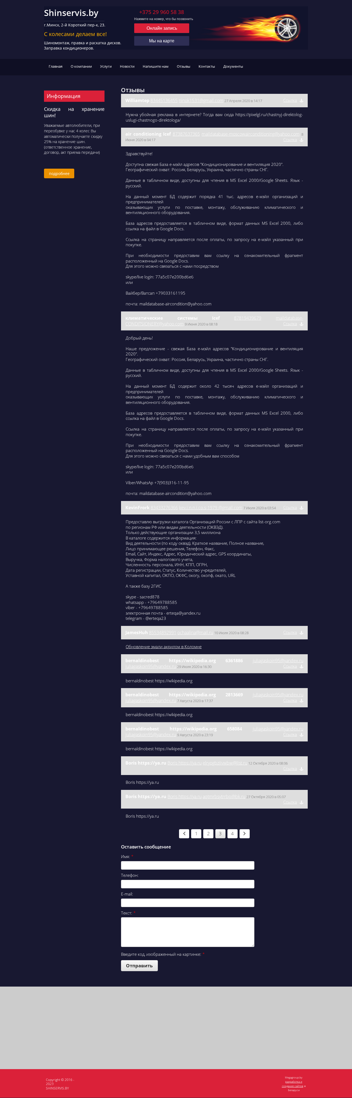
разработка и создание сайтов (292, 1084)
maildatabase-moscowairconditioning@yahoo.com (250, 134)
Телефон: (130, 875)
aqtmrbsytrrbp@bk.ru (224, 796)
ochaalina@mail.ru (195, 632)
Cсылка (290, 100)
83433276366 (164, 508)
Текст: (128, 913)
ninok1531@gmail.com (201, 100)
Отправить (139, 965)
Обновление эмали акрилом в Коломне (164, 646)
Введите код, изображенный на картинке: (163, 954)
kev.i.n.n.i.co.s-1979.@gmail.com (210, 508)
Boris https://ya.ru (184, 763)
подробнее (59, 173)
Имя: (127, 856)
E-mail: (127, 894)
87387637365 (186, 134)
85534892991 (162, 632)
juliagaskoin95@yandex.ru (278, 661)
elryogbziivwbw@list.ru (225, 763)
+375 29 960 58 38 (161, 12)
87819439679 (247, 318)
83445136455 (164, 100)
